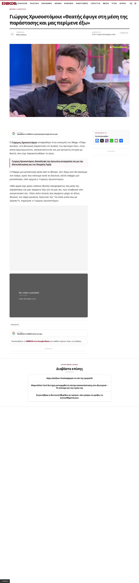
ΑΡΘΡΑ (123, 3)
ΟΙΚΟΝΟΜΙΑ (46, 3)
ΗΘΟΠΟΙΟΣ (15, 324)
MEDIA (106, 3)
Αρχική (13, 9)
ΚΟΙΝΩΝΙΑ (68, 3)
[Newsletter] (135, 3)
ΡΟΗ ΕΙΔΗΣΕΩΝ (20, 3)
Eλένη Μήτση (21, 35)
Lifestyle (21, 9)
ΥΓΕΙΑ (114, 3)
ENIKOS (9, 3)
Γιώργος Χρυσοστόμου (24, 142)
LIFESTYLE (95, 3)
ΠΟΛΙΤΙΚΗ (34, 3)
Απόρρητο (5, 581)
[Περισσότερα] (131, 3)
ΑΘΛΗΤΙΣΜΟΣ (82, 3)
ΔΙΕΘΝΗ (58, 3)
